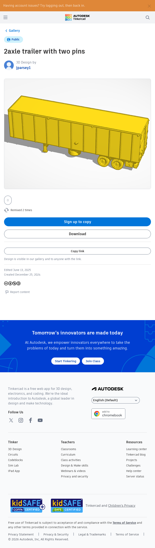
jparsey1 (23, 67)
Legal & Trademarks (92, 534)
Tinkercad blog (136, 455)
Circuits (13, 455)
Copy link (77, 251)
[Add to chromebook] (108, 413)
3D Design (15, 449)
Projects (131, 460)
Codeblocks (15, 460)
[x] (11, 420)
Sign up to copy (77, 221)
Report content (20, 292)
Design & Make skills (74, 465)
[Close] (149, 5)
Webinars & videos (73, 471)
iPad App (14, 471)
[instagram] (21, 420)
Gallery (14, 30)
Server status (135, 476)
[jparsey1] (9, 65)
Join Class (93, 361)
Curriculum (68, 455)
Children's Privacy (121, 505)
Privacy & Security (56, 534)
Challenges (133, 465)
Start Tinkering (65, 361)
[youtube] (40, 420)
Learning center (136, 449)
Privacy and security (74, 476)
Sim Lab (13, 465)
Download (77, 233)
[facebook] (30, 420)
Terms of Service (124, 522)
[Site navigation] (5, 17)
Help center (133, 471)
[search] (148, 17)
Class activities (71, 460)
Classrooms (68, 449)
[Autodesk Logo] (107, 389)
